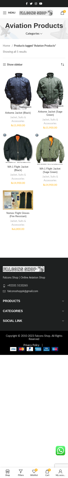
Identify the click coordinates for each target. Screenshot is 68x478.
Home (7, 46)
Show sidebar (14, 64)
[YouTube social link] (40, 3)
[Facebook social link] (27, 3)
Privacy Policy (31, 345)
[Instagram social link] (36, 3)
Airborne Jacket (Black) (18, 113)
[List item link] (34, 286)
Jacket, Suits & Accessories (18, 119)
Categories (32, 33)
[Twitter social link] (31, 3)
